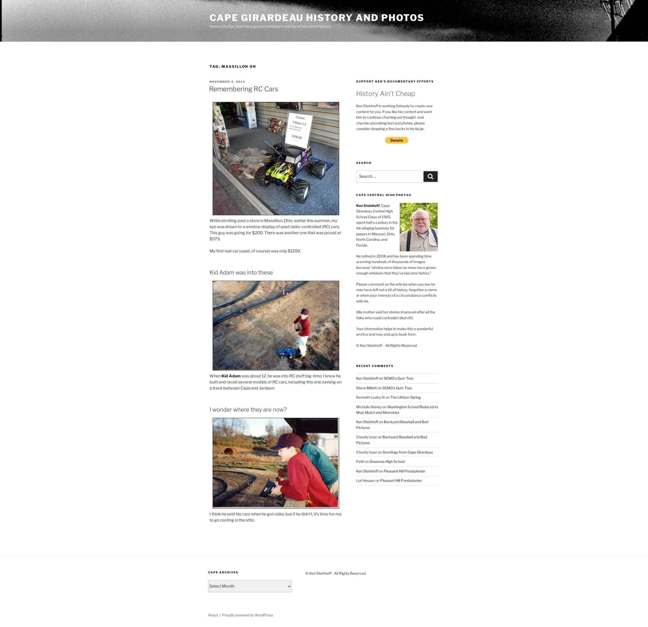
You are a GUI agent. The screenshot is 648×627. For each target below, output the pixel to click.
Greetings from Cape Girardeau (407, 452)
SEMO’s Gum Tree (398, 378)
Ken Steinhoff (367, 378)
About (213, 615)
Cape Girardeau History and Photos (317, 17)
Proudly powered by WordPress (247, 615)
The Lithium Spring (405, 397)
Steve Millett (366, 388)
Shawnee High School (387, 461)
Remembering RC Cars (243, 89)
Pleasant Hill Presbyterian (404, 471)
